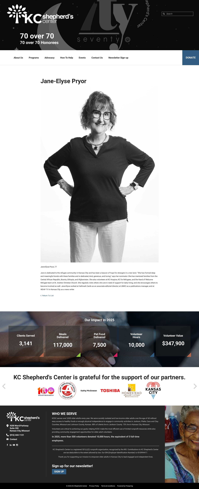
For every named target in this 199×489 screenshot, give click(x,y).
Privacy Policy (94, 486)
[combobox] (177, 14)
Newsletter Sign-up (118, 57)
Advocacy (49, 57)
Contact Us (97, 57)
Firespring (129, 486)
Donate (191, 57)
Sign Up (59, 471)
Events (82, 57)
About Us (18, 57)
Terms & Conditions (108, 486)
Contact (13, 439)
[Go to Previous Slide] (4, 386)
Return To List (48, 295)
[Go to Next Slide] (195, 386)
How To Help (66, 57)
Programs (34, 57)
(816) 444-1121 (17, 435)
